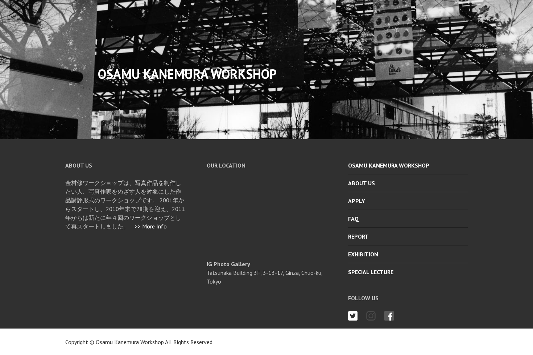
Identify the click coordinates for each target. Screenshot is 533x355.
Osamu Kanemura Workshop (130, 342)
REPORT (358, 236)
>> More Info (151, 226)
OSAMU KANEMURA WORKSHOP (388, 165)
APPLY (356, 201)
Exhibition (363, 254)
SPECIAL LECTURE (370, 272)
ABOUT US (361, 183)
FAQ (353, 218)
